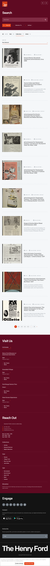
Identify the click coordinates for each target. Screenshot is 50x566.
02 (18, 326)
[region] (25, 562)
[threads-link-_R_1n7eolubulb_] (10, 504)
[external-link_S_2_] (25, 428)
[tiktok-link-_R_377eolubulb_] (21, 504)
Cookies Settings (19, 563)
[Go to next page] (37, 326)
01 (15, 326)
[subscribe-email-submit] (46, 536)
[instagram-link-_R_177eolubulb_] (7, 504)
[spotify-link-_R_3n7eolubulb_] (24, 504)
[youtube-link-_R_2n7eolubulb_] (17, 504)
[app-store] (7, 518)
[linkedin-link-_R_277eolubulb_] (14, 504)
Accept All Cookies (29, 563)
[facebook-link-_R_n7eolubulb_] (3, 504)
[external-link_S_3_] (25, 430)
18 (34, 326)
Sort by (4, 40)
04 (25, 326)
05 (28, 326)
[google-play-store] (18, 518)
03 (21, 326)
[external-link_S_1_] (25, 427)
